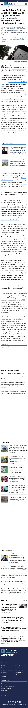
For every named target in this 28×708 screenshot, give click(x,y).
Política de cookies (6, 688)
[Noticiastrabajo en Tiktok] (15, 702)
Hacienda (3, 676)
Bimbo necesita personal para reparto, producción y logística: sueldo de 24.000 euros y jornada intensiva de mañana (18, 163)
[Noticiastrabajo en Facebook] (8, 702)
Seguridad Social (19, 672)
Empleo (3, 347)
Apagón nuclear (18, 1)
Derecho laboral (9, 347)
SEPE (16, 674)
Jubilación (17, 668)
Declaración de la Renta (7, 670)
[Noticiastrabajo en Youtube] (17, 702)
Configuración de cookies (7, 686)
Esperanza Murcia (9, 65)
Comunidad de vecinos (20, 670)
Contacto (3, 695)
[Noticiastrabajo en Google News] (20, 702)
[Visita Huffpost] (26, 4)
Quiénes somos (5, 684)
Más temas (17, 677)
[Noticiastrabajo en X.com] (10, 702)
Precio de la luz (11, 1)
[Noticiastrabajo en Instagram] (13, 702)
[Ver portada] (9, 3)
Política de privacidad (6, 693)
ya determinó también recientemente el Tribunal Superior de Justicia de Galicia (12, 218)
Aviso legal (4, 690)
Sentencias (17, 347)
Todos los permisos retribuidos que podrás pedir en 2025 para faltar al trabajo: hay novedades (14, 39)
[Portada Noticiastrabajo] (14, 651)
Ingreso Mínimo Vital (20, 665)
